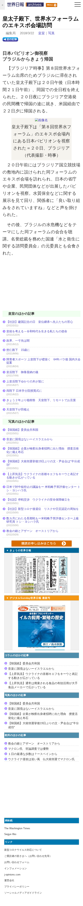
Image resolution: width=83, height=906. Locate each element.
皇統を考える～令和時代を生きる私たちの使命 (36, 331)
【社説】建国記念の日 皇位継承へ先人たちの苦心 (39, 321)
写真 (51, 33)
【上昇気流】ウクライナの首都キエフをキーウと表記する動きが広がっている (42, 475)
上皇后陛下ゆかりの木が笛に (25, 381)
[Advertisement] (41, 286)
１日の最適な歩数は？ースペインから (32, 754)
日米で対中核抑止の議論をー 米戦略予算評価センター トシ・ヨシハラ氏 (43, 488)
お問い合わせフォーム (16, 862)
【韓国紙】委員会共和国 (22, 429)
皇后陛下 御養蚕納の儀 (22, 372)
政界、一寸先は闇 (18, 340)
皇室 (41, 33)
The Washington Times (17, 828)
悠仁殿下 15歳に (18, 349)
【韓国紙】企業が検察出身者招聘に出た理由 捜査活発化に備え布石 (42, 450)
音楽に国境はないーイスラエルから (29, 439)
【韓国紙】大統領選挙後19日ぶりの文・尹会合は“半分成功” (43, 463)
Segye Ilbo (10, 834)
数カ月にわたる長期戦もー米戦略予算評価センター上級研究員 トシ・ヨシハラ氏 (42, 520)
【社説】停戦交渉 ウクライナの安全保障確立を (38, 499)
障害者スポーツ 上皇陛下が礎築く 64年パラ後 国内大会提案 (43, 361)
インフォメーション (15, 868)
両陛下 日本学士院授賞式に (24, 390)
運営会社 (9, 880)
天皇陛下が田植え (18, 409)
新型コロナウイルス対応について (23, 849)
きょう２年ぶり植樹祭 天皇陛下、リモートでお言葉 (41, 400)
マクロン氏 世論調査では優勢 (28, 748)
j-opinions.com (12, 874)
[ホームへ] (25, 5)
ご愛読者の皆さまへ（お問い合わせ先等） (28, 856)
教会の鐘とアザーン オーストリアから (32, 530)
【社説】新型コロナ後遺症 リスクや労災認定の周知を (42, 508)
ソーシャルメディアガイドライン (23, 892)
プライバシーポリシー (16, 886)
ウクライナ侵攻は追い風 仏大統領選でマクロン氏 (41, 759)
